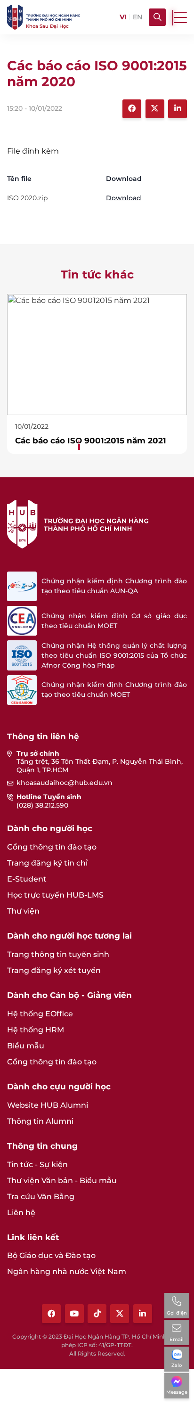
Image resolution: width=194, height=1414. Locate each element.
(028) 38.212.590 (42, 805)
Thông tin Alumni (40, 1121)
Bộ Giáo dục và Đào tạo (51, 1255)
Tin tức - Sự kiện (37, 1164)
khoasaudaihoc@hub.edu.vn (64, 782)
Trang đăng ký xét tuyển (54, 970)
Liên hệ (21, 1212)
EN (137, 17)
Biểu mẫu (25, 1045)
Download (123, 198)
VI (123, 17)
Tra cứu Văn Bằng (40, 1196)
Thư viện (23, 911)
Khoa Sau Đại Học (47, 26)
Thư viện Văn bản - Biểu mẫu (62, 1180)
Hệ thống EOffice (40, 1013)
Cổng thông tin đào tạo (52, 846)
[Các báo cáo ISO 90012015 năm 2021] (97, 354)
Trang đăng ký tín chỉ (47, 862)
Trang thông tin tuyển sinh (58, 954)
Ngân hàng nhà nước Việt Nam (66, 1271)
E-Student (27, 879)
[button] (78, 441)
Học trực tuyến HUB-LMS (55, 895)
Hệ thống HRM (35, 1029)
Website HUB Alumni (47, 1105)
